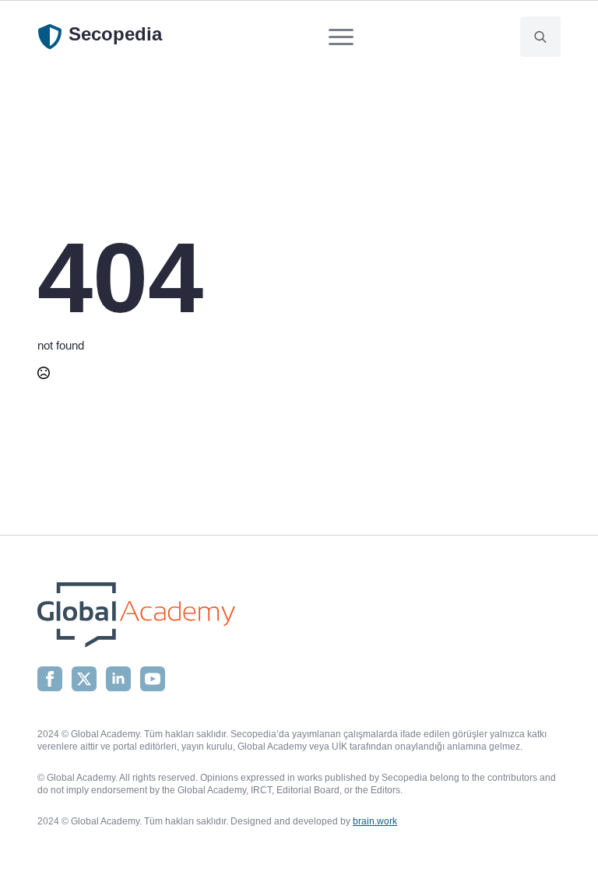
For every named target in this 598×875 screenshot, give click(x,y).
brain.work (375, 821)
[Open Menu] (341, 36)
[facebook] (49, 678)
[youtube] (152, 678)
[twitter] (84, 678)
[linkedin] (118, 678)
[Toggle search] (540, 36)
